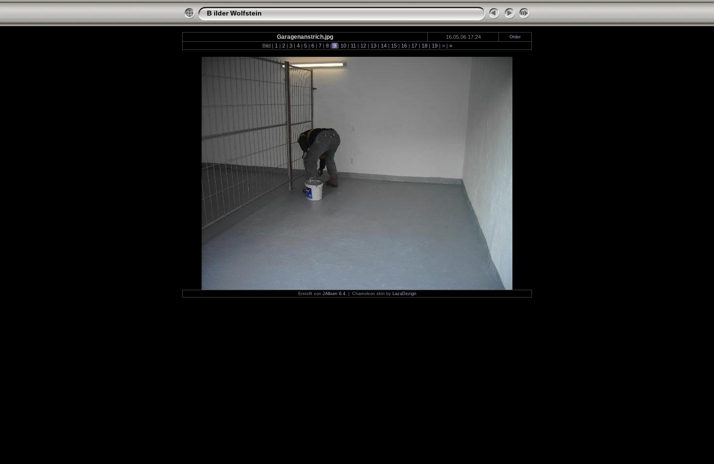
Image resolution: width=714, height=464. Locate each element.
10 (343, 46)
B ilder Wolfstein (234, 13)
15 (394, 46)
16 (404, 46)
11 (353, 46)
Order (515, 36)
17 (414, 46)
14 (383, 46)
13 (373, 46)
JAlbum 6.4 (334, 293)
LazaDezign (404, 293)
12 (363, 46)
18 (424, 46)
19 (434, 46)
